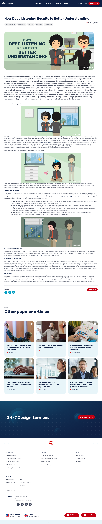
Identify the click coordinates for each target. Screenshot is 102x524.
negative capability (46, 142)
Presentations (80, 455)
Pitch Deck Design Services (49, 458)
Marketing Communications (14, 468)
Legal (94, 522)
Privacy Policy (87, 522)
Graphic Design (45, 462)
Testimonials (78, 522)
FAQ (48, 522)
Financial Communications (13, 458)
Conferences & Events (12, 462)
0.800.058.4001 (34, 517)
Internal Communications (13, 471)
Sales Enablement (11, 455)
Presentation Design (47, 455)
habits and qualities (42, 255)
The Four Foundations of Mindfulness (72, 197)
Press (70, 522)
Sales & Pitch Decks (11, 465)
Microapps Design (46, 465)
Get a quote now (85, 417)
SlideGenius (12, 522)
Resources (58, 522)
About (66, 3)
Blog (51, 522)
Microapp (78, 462)
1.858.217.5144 (83, 3)
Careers (65, 522)
